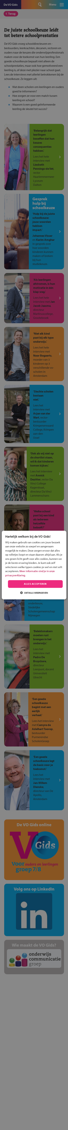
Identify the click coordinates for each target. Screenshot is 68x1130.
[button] (34, 593)
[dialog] (34, 565)
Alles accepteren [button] (35, 583)
